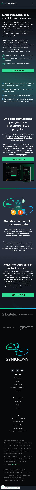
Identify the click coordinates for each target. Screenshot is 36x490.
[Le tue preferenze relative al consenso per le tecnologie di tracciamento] (3, 487)
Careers (18, 391)
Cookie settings (18, 428)
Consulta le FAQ (19, 70)
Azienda (18, 401)
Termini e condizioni (18, 418)
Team (18, 408)
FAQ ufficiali (16, 464)
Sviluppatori (18, 378)
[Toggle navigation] (33, 3)
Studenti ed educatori (18, 387)
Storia (18, 404)
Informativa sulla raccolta (10, 488)
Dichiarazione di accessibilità (18, 431)
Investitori (18, 381)
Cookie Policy (18, 425)
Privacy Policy (18, 421)
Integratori (18, 384)
